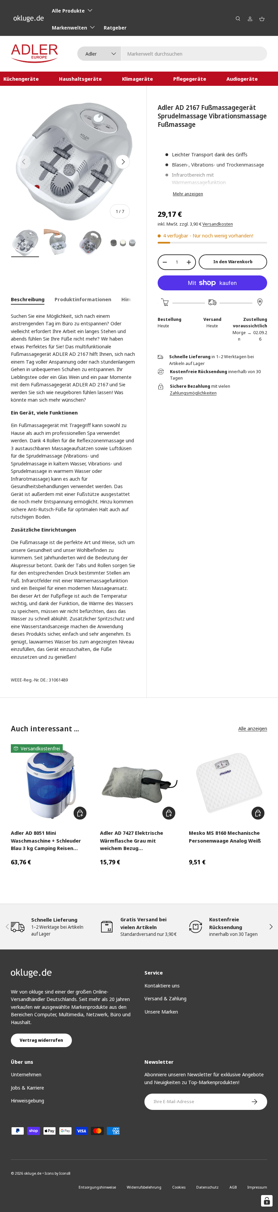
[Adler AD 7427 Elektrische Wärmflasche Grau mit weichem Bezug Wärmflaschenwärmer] (139, 783)
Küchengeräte (21, 78)
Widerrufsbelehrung (144, 1187)
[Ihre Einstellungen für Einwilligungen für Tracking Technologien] (267, 1201)
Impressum (257, 1187)
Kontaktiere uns (162, 985)
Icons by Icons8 (57, 1173)
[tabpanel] (73, 486)
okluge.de (32, 1173)
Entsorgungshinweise (97, 1187)
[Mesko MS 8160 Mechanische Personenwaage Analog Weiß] (228, 783)
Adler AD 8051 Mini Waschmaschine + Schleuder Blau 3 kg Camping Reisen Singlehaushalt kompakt (46, 840)
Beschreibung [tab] (27, 299)
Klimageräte (137, 78)
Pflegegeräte (189, 78)
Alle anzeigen (252, 728)
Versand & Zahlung (165, 998)
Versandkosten (217, 224)
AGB (233, 1187)
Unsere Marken (161, 1011)
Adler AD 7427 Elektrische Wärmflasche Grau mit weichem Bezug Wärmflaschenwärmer (131, 840)
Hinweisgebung (27, 1100)
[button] (262, 19)
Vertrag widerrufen (41, 1040)
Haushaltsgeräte (80, 78)
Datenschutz (207, 1187)
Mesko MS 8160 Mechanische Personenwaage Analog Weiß (225, 836)
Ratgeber (115, 27)
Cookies (178, 1187)
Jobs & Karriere (27, 1087)
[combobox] (172, 53)
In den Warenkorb (233, 261)
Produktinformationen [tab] (83, 299)
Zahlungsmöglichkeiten (193, 393)
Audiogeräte (242, 78)
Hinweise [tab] (132, 299)
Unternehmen (26, 1074)
